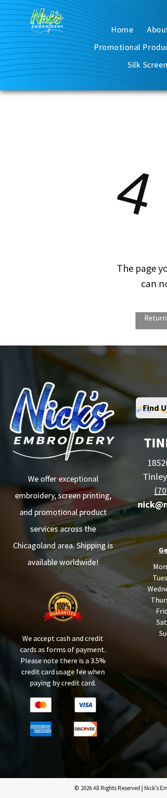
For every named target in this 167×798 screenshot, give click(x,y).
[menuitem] (122, 29)
